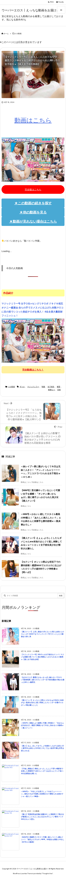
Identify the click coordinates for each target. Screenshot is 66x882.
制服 (43, 387)
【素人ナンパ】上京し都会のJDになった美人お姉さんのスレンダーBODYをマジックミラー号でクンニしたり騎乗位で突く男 (42, 634)
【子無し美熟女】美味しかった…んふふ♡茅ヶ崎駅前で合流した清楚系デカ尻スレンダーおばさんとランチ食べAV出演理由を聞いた (42, 771)
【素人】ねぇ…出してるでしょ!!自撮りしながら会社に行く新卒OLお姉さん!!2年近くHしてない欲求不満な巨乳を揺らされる (42, 748)
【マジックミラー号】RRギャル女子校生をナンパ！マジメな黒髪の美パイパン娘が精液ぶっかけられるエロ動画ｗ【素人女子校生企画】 (42, 656)
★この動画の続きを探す (33, 203)
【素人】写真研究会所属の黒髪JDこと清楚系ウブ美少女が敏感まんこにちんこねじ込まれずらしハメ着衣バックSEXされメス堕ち (42, 816)
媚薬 (58, 387)
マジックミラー (33, 387)
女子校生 (51, 387)
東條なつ (51, 390)
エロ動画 (18, 33)
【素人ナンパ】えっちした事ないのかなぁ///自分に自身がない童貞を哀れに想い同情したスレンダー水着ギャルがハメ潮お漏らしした (42, 702)
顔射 (59, 390)
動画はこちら (33, 120)
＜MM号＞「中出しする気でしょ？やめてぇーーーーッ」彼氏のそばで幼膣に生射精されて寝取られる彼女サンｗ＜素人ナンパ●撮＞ (42, 793)
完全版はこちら (33, 189)
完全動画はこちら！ (33, 369)
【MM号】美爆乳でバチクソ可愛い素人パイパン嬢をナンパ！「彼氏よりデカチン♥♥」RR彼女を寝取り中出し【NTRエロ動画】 (42, 839)
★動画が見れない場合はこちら (33, 221)
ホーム (6, 33)
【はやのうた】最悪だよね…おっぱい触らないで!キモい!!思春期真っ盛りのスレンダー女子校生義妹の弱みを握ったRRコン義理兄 (42, 679)
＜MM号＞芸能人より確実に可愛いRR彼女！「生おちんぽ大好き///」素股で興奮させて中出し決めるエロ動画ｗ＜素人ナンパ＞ (42, 725)
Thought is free (47, 873)
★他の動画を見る (33, 212)
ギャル (22, 387)
